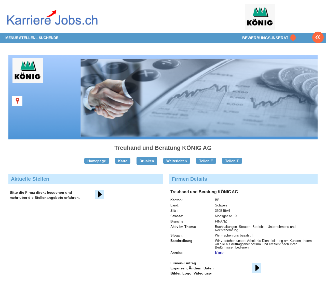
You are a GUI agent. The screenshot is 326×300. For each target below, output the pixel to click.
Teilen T (232, 161)
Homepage (96, 161)
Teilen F (206, 161)
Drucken (147, 161)
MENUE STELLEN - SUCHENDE (31, 38)
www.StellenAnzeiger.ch (52, 20)
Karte (122, 161)
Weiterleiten (176, 161)
